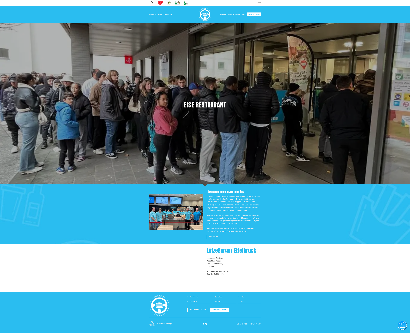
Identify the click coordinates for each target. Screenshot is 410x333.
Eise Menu (193, 301)
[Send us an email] (260, 3)
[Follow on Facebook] (256, 3)
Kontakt (223, 14)
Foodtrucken (194, 297)
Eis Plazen (152, 14)
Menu (160, 14)
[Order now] (402, 325)
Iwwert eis (168, 14)
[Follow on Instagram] (258, 3)
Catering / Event (254, 14)
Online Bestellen (234, 14)
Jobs (243, 14)
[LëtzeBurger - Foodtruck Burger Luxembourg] (205, 14)
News (242, 301)
